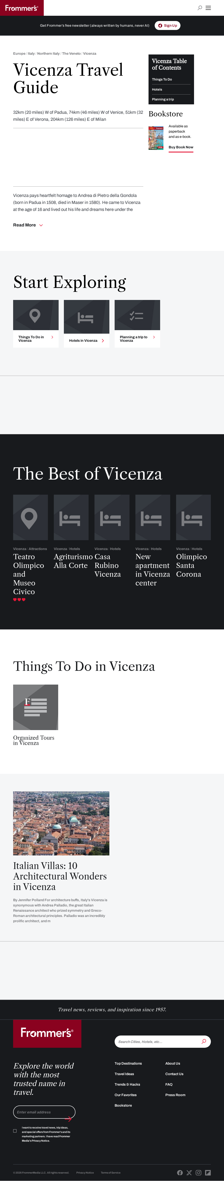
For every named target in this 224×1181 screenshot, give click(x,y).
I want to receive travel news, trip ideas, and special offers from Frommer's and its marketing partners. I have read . (46, 1134)
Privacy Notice (85, 1172)
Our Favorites (126, 1095)
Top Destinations (128, 1063)
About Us (172, 1063)
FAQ (169, 1084)
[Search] (204, 1041)
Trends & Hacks (127, 1084)
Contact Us (174, 1074)
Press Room (175, 1095)
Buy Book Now (181, 147)
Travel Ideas (124, 1074)
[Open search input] (200, 8)
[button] (208, 8)
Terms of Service (111, 1172)
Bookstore (123, 1105)
